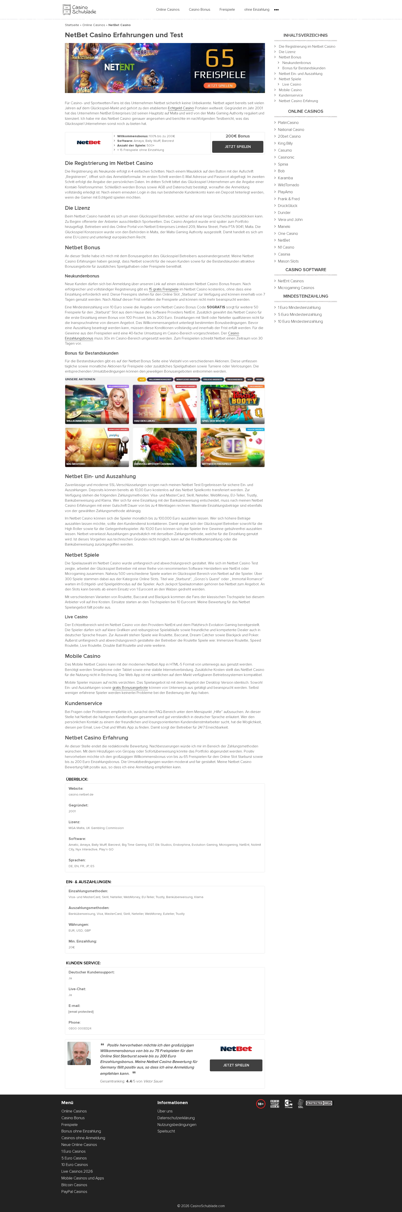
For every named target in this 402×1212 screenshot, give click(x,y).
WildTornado (288, 185)
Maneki (284, 226)
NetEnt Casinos (291, 281)
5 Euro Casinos (74, 1158)
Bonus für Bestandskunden (303, 68)
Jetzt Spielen (238, 146)
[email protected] (81, 1012)
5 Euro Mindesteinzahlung (300, 314)
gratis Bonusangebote (130, 687)
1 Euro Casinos (73, 1151)
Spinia (283, 164)
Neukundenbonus (296, 62)
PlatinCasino (288, 122)
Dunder (284, 212)
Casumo (285, 150)
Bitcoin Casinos (74, 1184)
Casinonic (286, 157)
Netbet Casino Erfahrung (298, 101)
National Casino (291, 129)
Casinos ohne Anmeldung (83, 1137)
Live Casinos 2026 (77, 1171)
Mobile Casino (290, 90)
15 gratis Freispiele (164, 289)
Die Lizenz (287, 52)
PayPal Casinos (74, 1191)
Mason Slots (288, 261)
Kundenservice (291, 95)
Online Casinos (168, 9)
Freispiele (227, 9)
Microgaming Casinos (296, 287)
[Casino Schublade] (78, 9)
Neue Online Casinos (79, 1144)
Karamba (285, 178)
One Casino (288, 233)
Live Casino (291, 84)
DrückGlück (287, 205)
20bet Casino (289, 136)
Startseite (72, 25)
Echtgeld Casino (181, 108)
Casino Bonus (199, 9)
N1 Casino (286, 247)
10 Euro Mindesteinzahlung (300, 321)
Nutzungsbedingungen (176, 1124)
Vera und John (290, 219)
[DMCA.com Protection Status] (320, 1104)
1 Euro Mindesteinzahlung (299, 307)
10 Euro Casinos (74, 1164)
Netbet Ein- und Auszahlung (300, 73)
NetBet (284, 240)
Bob (281, 171)
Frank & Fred (289, 198)
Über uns (165, 1111)
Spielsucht (166, 1131)
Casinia (284, 254)
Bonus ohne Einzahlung (81, 1131)
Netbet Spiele (290, 79)
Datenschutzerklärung (176, 1117)
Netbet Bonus (290, 57)
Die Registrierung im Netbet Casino (307, 46)
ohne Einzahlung (256, 9)
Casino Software (305, 270)
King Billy (285, 143)
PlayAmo (285, 192)
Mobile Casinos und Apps (82, 1178)
